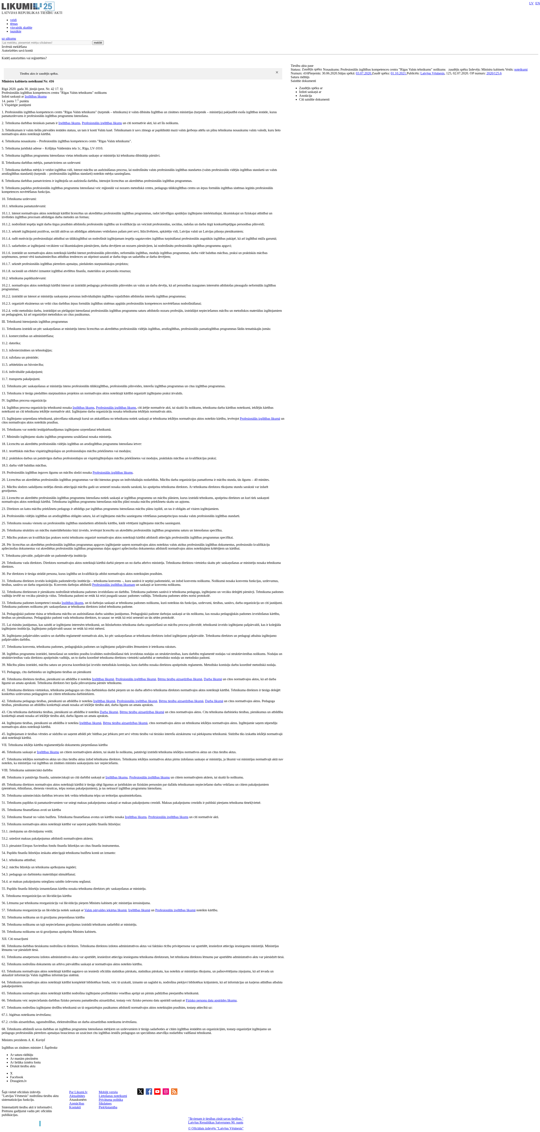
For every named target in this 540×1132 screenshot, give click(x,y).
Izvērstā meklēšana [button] (14, 46)
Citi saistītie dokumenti (314, 99)
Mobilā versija (108, 1092)
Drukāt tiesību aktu (22, 1066)
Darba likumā (213, 679)
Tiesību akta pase (302, 65)
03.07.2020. (364, 73)
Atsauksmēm (77, 1099)
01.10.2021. (399, 73)
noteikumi (521, 69)
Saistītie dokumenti (303, 81)
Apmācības (76, 1103)
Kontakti (75, 1107)
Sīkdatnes (105, 1103)
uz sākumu (9, 38)
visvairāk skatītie (21, 27)
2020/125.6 (494, 73)
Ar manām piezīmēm (24, 1058)
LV (531, 3)
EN (537, 3)
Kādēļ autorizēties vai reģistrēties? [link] (24, 58)
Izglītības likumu (48, 752)
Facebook (16, 1077)
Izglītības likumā (103, 679)
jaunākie (15, 31)
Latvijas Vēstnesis (432, 73)
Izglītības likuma (36, 96)
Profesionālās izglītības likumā (260, 418)
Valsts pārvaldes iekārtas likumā (105, 910)
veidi (13, 20)
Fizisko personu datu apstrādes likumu (211, 1000)
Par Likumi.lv (78, 1092)
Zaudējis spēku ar (311, 88)
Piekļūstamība (108, 1107)
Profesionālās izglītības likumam (113, 584)
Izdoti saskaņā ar (310, 92)
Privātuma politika (111, 1099)
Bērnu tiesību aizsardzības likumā (180, 679)
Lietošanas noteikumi (113, 1096)
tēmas (14, 24)
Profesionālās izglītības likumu (149, 777)
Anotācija (305, 95)
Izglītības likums (69, 123)
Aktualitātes (77, 1096)
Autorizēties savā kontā (17, 50)
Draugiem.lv (18, 1081)
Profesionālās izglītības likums (102, 123)
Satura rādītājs (300, 77)
